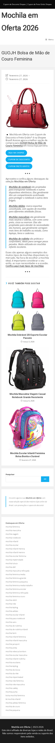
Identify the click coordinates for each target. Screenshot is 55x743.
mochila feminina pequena (17, 581)
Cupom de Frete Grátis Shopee (40, 4)
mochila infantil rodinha (15, 658)
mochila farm (11, 633)
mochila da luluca (13, 670)
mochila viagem (12, 534)
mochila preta (11, 647)
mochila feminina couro (15, 596)
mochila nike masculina (15, 684)
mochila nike (11, 603)
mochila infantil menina (15, 548)
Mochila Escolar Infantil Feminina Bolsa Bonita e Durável (27, 455)
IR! (45, 479)
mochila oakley (12, 688)
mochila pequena (13, 710)
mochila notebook (13, 537)
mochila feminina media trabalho (19, 585)
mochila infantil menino (15, 552)
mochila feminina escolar (16, 589)
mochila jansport (12, 644)
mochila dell (11, 567)
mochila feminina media (15, 574)
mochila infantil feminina (16, 636)
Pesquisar (10, 474)
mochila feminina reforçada (17, 592)
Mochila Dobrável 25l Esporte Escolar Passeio (27, 336)
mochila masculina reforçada (17, 570)
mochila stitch (11, 600)
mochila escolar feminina (16, 556)
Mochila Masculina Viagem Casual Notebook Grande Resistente (28, 395)
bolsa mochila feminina (15, 695)
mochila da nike (12, 673)
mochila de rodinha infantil (17, 629)
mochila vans (11, 622)
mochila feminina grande (16, 578)
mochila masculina (13, 530)
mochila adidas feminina (16, 703)
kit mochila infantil (13, 699)
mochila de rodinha (14, 625)
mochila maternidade (14, 559)
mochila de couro (13, 706)
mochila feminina (13, 526)
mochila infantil (12, 541)
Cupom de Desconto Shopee (14, 4)
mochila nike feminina (15, 681)
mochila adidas (12, 611)
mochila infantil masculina (16, 640)
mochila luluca (11, 563)
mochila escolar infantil (15, 614)
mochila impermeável (14, 677)
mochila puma (11, 692)
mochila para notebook (15, 618)
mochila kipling (12, 607)
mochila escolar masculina (16, 655)
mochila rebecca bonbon (16, 651)
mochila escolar (12, 545)
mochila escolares (13, 662)
